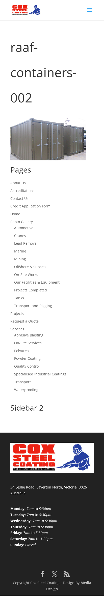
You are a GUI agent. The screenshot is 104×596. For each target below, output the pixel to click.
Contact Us (19, 198)
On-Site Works (26, 274)
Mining (20, 259)
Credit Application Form (30, 206)
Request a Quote (24, 321)
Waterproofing (26, 389)
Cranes (20, 235)
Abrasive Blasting (28, 335)
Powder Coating (27, 358)
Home (15, 213)
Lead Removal (26, 243)
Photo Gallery (21, 221)
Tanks (19, 297)
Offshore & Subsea (30, 266)
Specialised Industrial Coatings (40, 374)
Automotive (23, 227)
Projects (17, 313)
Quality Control (27, 366)
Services (17, 329)
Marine (20, 251)
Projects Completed (30, 290)
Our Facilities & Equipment (37, 282)
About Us (18, 182)
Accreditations (22, 190)
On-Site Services (28, 342)
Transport (22, 381)
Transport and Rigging (33, 305)
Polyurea (21, 350)
